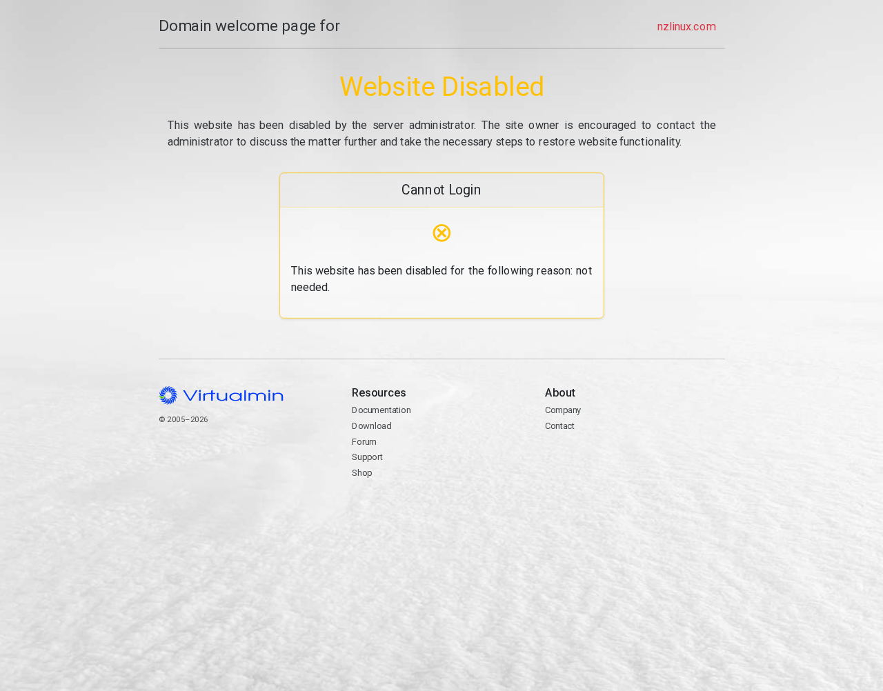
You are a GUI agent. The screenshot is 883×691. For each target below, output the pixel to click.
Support (367, 457)
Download (371, 426)
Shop (362, 473)
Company (563, 410)
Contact (598, 458)
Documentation (381, 410)
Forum (364, 442)
